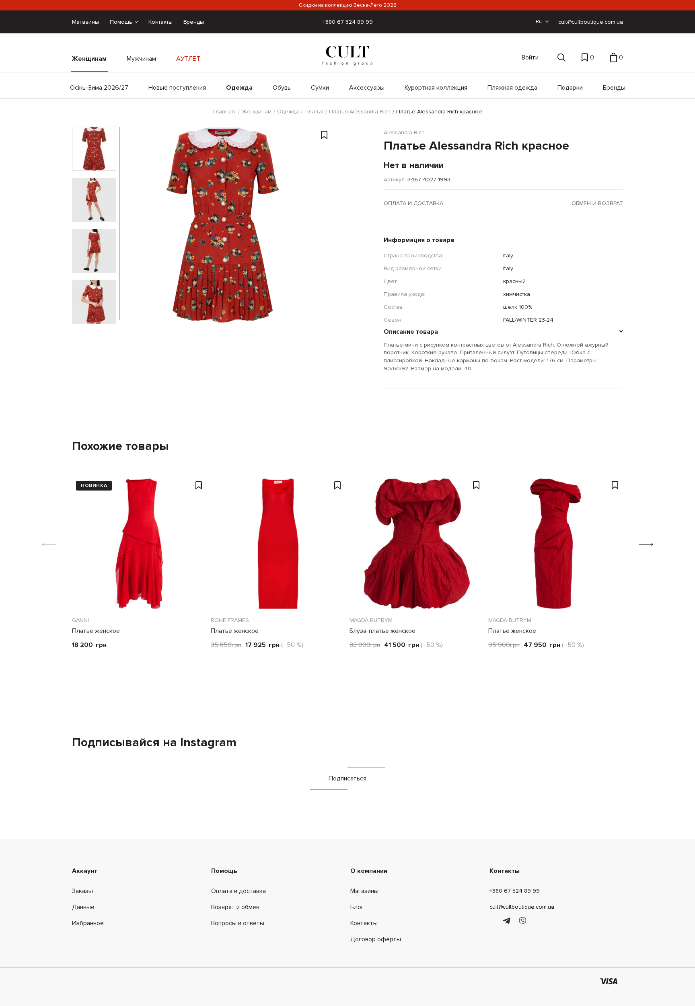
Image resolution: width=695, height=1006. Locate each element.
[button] (646, 544)
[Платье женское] (139, 543)
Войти (530, 57)
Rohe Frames (230, 620)
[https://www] (493, 921)
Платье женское (96, 631)
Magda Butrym (371, 620)
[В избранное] (324, 136)
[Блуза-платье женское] (417, 543)
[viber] (522, 921)
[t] (508, 921)
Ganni (80, 620)
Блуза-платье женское (382, 631)
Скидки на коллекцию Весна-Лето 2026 (348, 5)
